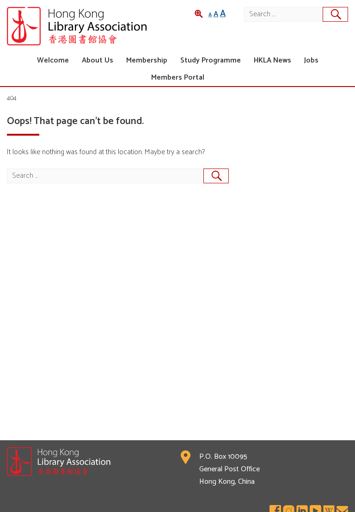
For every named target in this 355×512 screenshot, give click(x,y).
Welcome (53, 60)
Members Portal (177, 77)
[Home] (92, 26)
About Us (97, 60)
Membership (146, 60)
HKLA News (272, 60)
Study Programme (210, 60)
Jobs (311, 60)
